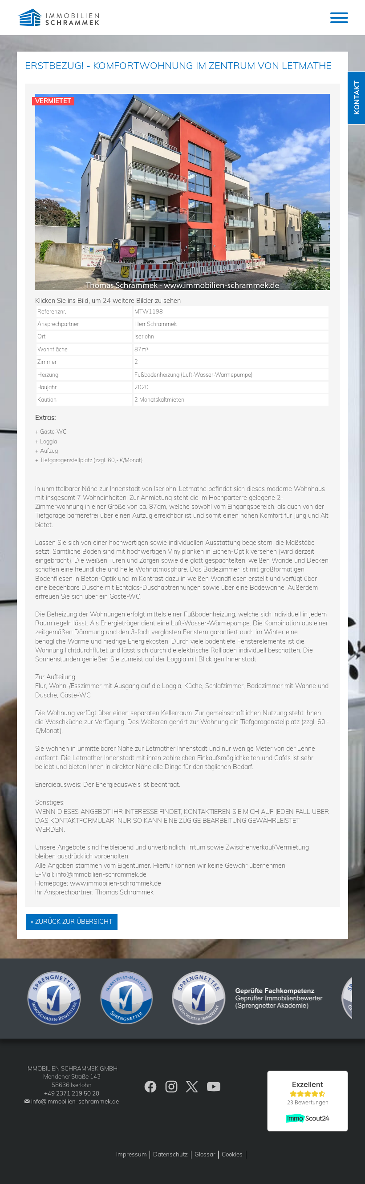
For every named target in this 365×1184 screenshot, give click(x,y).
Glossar (205, 1154)
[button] (339, 17)
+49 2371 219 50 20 (71, 1093)
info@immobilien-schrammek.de (75, 1101)
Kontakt (356, 98)
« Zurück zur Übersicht (72, 922)
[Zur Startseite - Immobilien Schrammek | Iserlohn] (59, 17)
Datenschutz (170, 1154)
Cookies (232, 1154)
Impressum (131, 1154)
